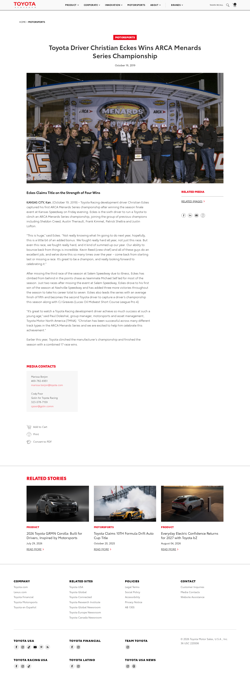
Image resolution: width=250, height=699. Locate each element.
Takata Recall (216, 4)
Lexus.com (20, 592)
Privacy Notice (133, 602)
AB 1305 (130, 607)
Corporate (91, 4)
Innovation (112, 4)
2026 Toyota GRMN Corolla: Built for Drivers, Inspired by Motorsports (54, 535)
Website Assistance (192, 597)
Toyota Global (78, 592)
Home (22, 21)
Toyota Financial (23, 597)
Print (36, 434)
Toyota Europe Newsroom (85, 612)
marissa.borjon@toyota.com (47, 385)
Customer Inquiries (192, 587)
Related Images (191, 201)
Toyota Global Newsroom (85, 607)
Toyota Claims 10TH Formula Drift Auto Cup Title (124, 535)
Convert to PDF (42, 441)
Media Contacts (190, 592)
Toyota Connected (80, 597)
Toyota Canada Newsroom (85, 617)
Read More (34, 549)
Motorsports (136, 4)
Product (71, 4)
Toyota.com (21, 587)
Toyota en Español (25, 607)
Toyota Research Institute (84, 602)
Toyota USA (76, 587)
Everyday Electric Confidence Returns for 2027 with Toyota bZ (189, 535)
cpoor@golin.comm (42, 406)
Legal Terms (132, 587)
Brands (176, 4)
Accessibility (132, 597)
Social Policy (132, 592)
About (154, 4)
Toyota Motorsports (26, 602)
